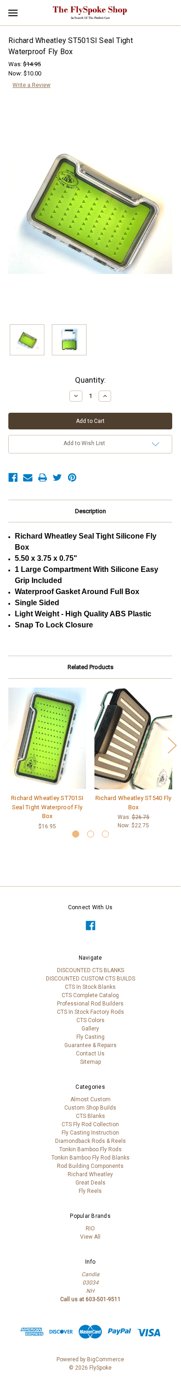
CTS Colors (90, 1020)
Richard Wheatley (90, 1174)
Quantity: (90, 380)
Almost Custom (90, 1099)
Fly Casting (90, 1037)
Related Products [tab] (90, 667)
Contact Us (90, 1053)
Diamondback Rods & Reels (90, 1141)
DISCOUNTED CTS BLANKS (90, 970)
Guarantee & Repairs (90, 1045)
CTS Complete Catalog (90, 995)
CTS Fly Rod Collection (90, 1124)
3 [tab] (105, 834)
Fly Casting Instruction (90, 1132)
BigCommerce (105, 1359)
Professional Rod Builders (90, 1003)
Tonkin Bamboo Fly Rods (90, 1149)
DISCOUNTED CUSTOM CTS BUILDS (90, 978)
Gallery (90, 1028)
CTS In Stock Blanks (90, 987)
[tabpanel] (47, 759)
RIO (90, 1228)
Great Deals (90, 1182)
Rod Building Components (90, 1166)
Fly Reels (90, 1191)
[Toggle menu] (12, 12)
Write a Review (31, 85)
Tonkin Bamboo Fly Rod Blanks (90, 1157)
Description (90, 511)
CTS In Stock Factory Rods (90, 1012)
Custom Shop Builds (90, 1107)
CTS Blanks (90, 1116)
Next (171, 745)
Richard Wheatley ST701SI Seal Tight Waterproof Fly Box (47, 806)
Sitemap (90, 1062)
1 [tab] (75, 834)
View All (90, 1237)
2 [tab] (90, 834)
